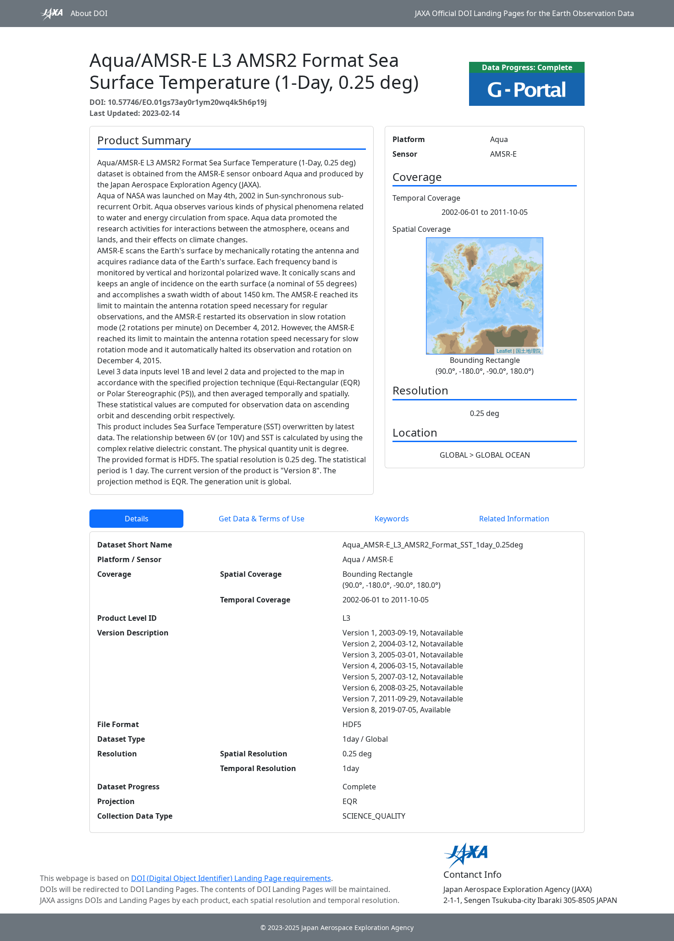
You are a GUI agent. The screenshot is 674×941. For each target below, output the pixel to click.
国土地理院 (528, 350)
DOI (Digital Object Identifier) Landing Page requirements (231, 878)
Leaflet (504, 350)
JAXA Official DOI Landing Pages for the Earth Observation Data (524, 13)
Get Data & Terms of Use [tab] (261, 519)
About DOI (89, 13)
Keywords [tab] (392, 519)
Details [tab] (137, 519)
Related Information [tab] (514, 519)
